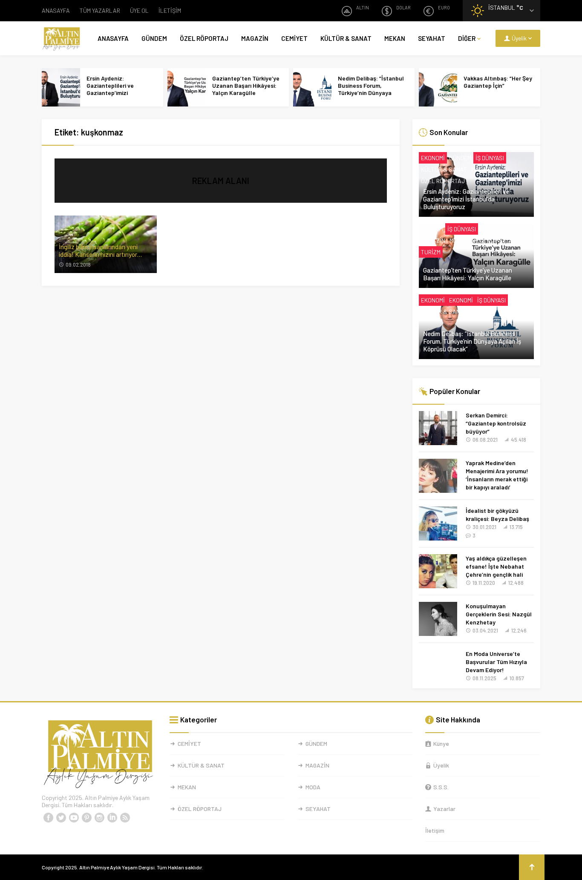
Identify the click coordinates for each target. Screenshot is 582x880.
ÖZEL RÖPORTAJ (204, 38)
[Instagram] (99, 818)
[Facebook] (48, 818)
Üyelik (441, 765)
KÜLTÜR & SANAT (346, 38)
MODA (312, 787)
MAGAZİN (254, 38)
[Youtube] (74, 818)
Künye (441, 743)
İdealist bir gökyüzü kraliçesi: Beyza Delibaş (497, 514)
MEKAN (394, 38)
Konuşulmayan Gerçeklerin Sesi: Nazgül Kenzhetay (499, 614)
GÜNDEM (154, 38)
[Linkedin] (112, 818)
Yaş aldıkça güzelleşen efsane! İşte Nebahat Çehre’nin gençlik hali (496, 566)
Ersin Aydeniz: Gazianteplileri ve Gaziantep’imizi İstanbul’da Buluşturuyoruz (110, 93)
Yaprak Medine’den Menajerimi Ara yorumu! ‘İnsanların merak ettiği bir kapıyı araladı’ (497, 475)
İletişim (434, 830)
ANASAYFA (56, 10)
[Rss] (125, 818)
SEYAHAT (431, 38)
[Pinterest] (86, 818)
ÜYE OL (139, 10)
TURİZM (431, 252)
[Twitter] (61, 818)
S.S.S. (441, 787)
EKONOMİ (433, 157)
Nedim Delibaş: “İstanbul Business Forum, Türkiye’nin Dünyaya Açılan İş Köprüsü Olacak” (372, 89)
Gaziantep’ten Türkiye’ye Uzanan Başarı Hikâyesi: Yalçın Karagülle (245, 85)
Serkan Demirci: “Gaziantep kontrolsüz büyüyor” (496, 423)
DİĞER (466, 38)
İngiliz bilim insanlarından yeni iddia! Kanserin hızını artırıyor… (100, 250)
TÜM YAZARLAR (100, 10)
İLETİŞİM (169, 10)
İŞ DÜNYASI (489, 157)
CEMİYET (294, 38)
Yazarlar (444, 808)
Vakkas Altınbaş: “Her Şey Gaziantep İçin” (498, 82)
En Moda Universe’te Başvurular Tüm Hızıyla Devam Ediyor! (496, 661)
